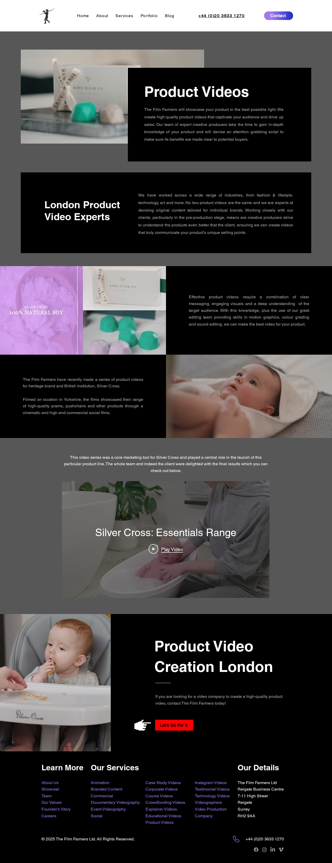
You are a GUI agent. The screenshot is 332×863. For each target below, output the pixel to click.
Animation (100, 782)
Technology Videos (212, 795)
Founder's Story (56, 809)
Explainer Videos (161, 809)
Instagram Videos (211, 782)
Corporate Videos (162, 789)
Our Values (52, 802)
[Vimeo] (281, 850)
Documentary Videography (115, 802)
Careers (49, 815)
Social (96, 815)
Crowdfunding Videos (165, 802)
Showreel (50, 789)
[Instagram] (264, 850)
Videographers (208, 802)
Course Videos (159, 795)
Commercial (102, 795)
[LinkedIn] (273, 850)
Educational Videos (163, 815)
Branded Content (106, 789)
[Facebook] (256, 850)
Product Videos (160, 822)
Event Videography (108, 809)
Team (47, 795)
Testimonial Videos (212, 789)
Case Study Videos (163, 782)
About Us (50, 782)
